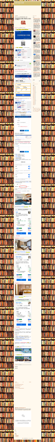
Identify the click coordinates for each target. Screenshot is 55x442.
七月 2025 (34, 95)
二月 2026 (34, 90)
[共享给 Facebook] (20, 364)
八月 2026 (34, 86)
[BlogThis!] (19, 364)
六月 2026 (34, 87)
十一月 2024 (34, 100)
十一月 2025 (34, 92)
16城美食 (34, 108)
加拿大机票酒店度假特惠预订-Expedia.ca (18, 385)
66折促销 (35, 110)
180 (35, 108)
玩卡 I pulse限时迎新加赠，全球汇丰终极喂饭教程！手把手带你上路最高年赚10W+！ (38, 43)
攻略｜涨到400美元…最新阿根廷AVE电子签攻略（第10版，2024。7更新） (36, 18)
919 (33, 111)
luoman (28, 438)
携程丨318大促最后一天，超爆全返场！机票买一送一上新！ (36, 49)
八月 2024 (34, 102)
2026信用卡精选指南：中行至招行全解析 (38, 35)
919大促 (35, 111)
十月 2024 (34, 101)
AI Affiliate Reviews (17, 436)
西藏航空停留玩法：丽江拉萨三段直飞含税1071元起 (20, 407)
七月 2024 (34, 103)
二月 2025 (34, 98)
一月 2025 (34, 99)
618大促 (39, 109)
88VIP (38, 110)
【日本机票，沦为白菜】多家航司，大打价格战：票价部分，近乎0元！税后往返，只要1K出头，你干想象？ (36, 24)
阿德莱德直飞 (37, 111)
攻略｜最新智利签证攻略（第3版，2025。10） (38, 60)
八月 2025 (34, 94)
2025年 (37, 108)
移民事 (16, 434)
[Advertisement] (27, 10)
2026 (39, 108)
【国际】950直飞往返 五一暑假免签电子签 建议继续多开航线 (36, 66)
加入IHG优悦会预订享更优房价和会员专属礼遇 (19, 384)
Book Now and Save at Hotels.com (18, 386)
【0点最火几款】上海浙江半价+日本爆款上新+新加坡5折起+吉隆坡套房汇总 (36, 72)
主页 (33, 82)
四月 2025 (34, 97)
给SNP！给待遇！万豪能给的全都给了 (38, 30)
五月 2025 (34, 96)
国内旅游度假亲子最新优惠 (17, 387)
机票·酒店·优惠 (19, 3)
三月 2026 (34, 89)
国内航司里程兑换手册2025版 (38, 54)
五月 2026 (34, 88)
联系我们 (23, 438)
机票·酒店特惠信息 (17, 435)
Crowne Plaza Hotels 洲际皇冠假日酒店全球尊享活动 (19, 388)
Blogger (30, 438)
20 (36, 108)
